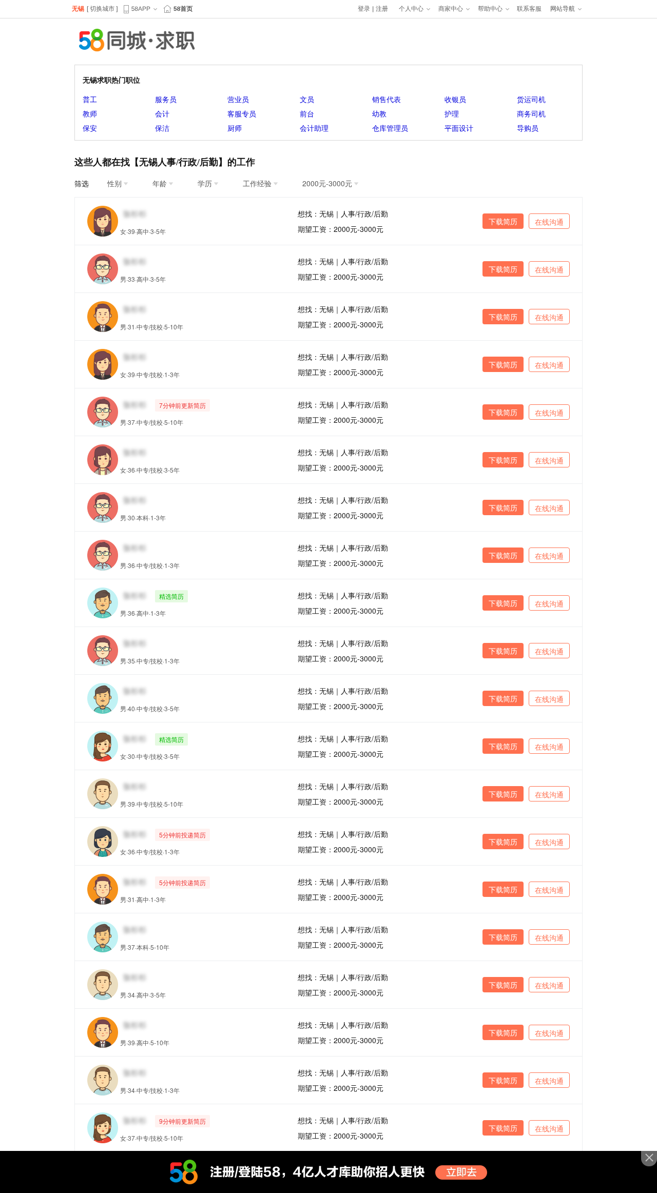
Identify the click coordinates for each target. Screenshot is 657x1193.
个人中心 (411, 8)
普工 (90, 99)
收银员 (455, 99)
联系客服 (529, 8)
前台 (307, 113)
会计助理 (314, 128)
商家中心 (450, 8)
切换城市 (102, 8)
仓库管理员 (390, 128)
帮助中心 (490, 8)
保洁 (162, 128)
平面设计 (459, 128)
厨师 (234, 128)
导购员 (527, 128)
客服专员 (241, 113)
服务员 (166, 99)
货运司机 (531, 99)
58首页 (182, 8)
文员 (307, 99)
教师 (90, 113)
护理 (452, 113)
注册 (382, 8)
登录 (364, 8)
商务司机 (531, 113)
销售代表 (386, 99)
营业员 (238, 99)
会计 (162, 113)
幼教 (379, 113)
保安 (90, 128)
